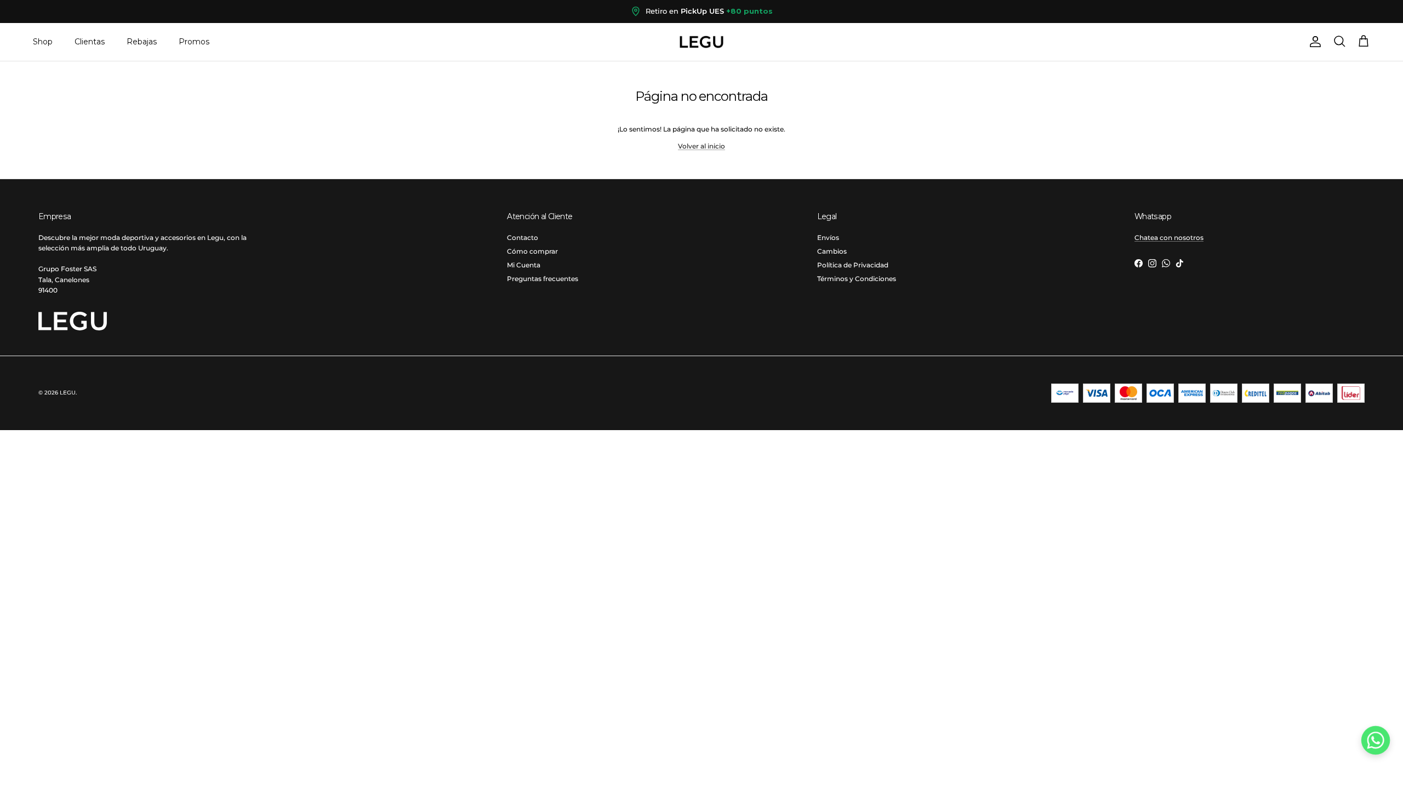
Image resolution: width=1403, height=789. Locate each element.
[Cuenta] (1313, 41)
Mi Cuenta (523, 265)
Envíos (828, 237)
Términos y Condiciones (856, 279)
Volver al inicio (701, 146)
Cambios (832, 251)
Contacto (522, 237)
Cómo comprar (532, 251)
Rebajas (142, 42)
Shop (43, 42)
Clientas (90, 42)
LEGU (68, 392)
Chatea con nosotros (1169, 237)
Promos (194, 42)
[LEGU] (701, 42)
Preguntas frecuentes (542, 279)
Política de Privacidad (852, 265)
